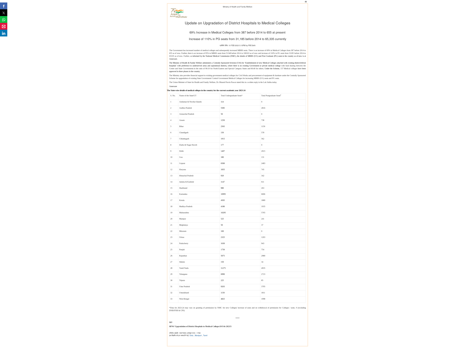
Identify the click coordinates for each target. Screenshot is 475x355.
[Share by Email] (3, 26)
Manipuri (198, 335)
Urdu (192, 335)
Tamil (205, 335)
